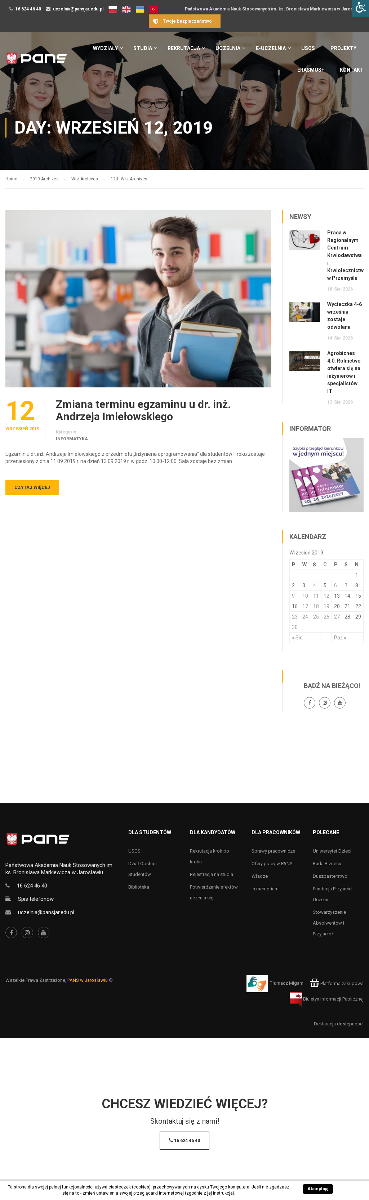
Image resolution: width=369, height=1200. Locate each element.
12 (326, 596)
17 (305, 606)
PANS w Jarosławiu (87, 980)
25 (316, 617)
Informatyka (72, 438)
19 (326, 606)
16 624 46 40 (28, 9)
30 (295, 627)
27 (337, 617)
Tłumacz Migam (286, 983)
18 (316, 606)
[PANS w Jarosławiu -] (36, 62)
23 (295, 617)
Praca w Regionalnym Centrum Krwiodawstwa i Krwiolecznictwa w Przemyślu (346, 255)
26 (326, 617)
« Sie (297, 638)
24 (305, 617)
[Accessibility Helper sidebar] (360, 8)
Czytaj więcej (32, 487)
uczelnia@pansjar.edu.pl (78, 9)
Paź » (340, 638)
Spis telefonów (36, 899)
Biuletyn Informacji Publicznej (333, 999)
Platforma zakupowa (341, 983)
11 (316, 596)
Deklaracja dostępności (339, 1023)
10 (305, 596)
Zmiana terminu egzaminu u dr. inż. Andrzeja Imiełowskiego (143, 410)
